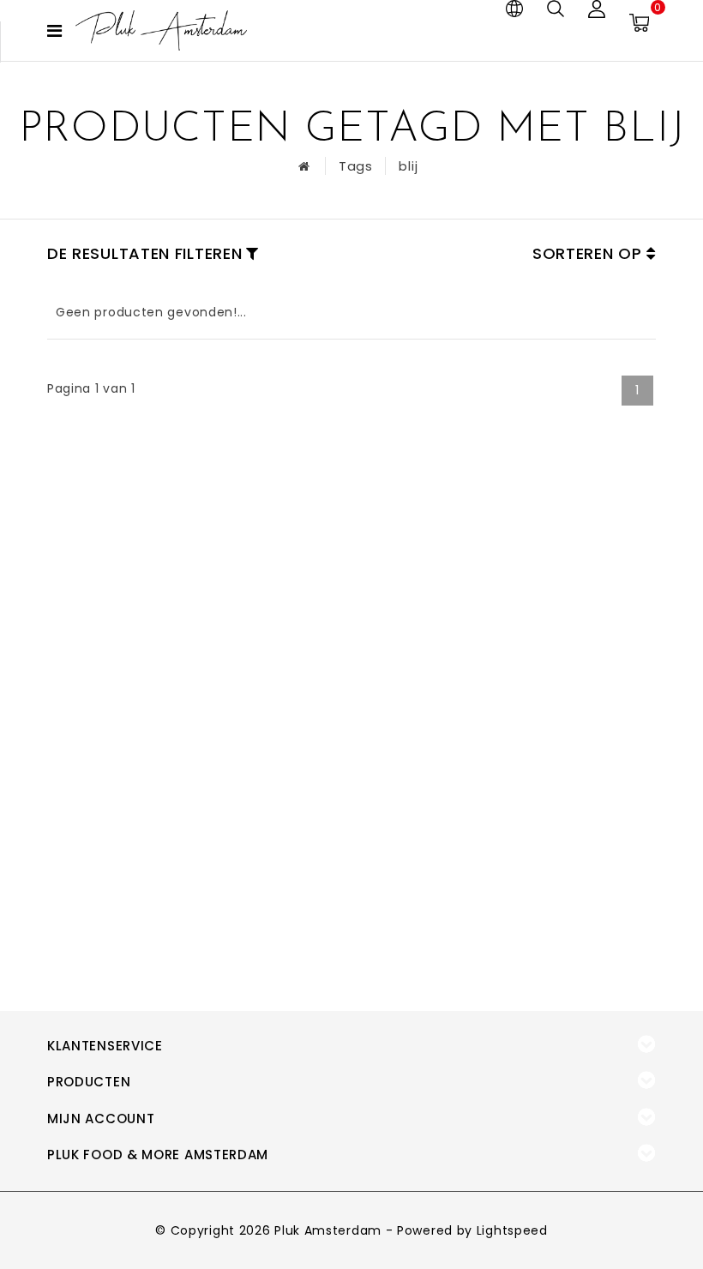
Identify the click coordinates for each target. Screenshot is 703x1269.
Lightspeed (512, 1230)
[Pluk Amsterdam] (161, 30)
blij (408, 166)
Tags (356, 166)
